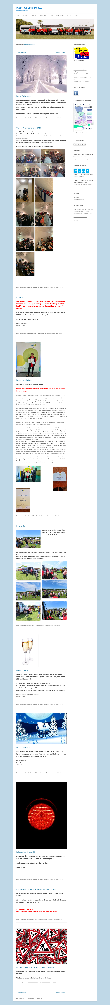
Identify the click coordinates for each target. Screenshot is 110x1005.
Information (21, 297)
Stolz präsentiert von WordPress (35, 998)
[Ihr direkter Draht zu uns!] (82, 173)
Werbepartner (60, 15)
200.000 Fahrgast (78, 81)
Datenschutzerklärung (79, 199)
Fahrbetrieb (43, 15)
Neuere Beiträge (61, 52)
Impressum (76, 197)
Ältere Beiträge (21, 52)
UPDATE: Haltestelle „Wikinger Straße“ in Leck (35, 967)
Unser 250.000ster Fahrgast (80, 70)
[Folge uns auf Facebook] (76, 95)
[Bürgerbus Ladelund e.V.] (82, 58)
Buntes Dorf (21, 526)
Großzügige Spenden (79, 72)
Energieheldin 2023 (24, 380)
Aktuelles (25, 15)
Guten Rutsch (22, 670)
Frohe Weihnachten (24, 96)
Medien (69, 15)
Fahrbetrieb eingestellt (25, 852)
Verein (51, 15)
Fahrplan (33, 15)
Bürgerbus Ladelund (29, 44)
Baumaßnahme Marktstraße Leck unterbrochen (36, 889)
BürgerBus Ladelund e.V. (29, 7)
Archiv (76, 15)
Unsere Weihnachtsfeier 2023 (28, 128)
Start (17, 15)
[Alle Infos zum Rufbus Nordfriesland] (84, 131)
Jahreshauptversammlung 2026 (81, 74)
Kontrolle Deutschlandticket (80, 77)
